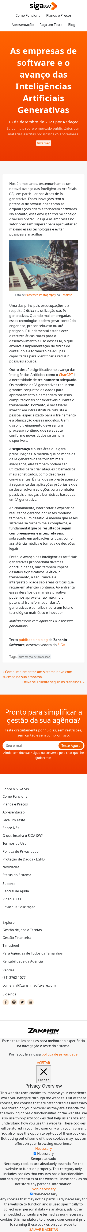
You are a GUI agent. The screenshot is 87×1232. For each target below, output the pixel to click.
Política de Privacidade (20, 851)
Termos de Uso (15, 843)
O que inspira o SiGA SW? (23, 835)
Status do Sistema (17, 874)
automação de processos (34, 657)
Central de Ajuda (16, 891)
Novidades (11, 867)
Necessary (45, 1153)
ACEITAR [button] (43, 1062)
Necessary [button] (43, 1148)
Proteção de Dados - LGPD (24, 859)
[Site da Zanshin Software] (43, 1031)
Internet (43, 143)
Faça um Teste (51, 24)
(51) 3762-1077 (14, 977)
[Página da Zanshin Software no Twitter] (22, 1002)
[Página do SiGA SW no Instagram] (14, 1002)
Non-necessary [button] (44, 1189)
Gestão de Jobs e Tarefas (22, 930)
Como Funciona (27, 15)
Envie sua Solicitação (19, 907)
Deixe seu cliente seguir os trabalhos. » (53, 682)
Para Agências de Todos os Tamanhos (33, 953)
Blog (71, 24)
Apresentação (23, 24)
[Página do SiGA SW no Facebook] (6, 1002)
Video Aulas (12, 899)
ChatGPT (66, 374)
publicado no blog (33, 639)
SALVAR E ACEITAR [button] (43, 1229)
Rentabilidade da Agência (23, 961)
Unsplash (66, 295)
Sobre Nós (11, 827)
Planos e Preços (59, 15)
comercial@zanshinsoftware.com (29, 985)
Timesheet (11, 945)
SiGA (61, 644)
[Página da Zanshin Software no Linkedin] (30, 1002)
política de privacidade (59, 1054)
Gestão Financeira (17, 937)
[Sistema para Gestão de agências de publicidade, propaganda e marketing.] (43, 6)
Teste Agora (70, 745)
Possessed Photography (40, 295)
